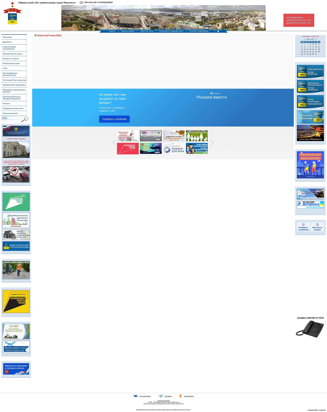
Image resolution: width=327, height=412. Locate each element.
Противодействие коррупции (15, 80)
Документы (7, 42)
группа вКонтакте (145, 396)
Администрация (128, 31)
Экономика (7, 37)
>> (316, 39)
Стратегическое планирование (9, 48)
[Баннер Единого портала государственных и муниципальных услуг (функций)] (16, 136)
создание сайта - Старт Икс (317, 410)
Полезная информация (199, 31)
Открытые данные (10, 113)
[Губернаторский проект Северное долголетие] (310, 178)
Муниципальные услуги (12, 54)
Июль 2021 (310, 39)
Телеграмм (168, 396)
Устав (5, 68)
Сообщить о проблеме (114, 119)
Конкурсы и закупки (11, 59)
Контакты (6, 103)
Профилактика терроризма (14, 85)
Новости (112, 31)
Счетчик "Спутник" (163, 400)
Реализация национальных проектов (14, 91)
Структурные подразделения (171, 31)
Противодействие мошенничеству (10, 74)
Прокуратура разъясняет (13, 108)
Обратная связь (146, 31)
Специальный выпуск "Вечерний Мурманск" (12, 98)
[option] (128, 142)
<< (304, 39)
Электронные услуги (11, 63)
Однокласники (188, 396)
